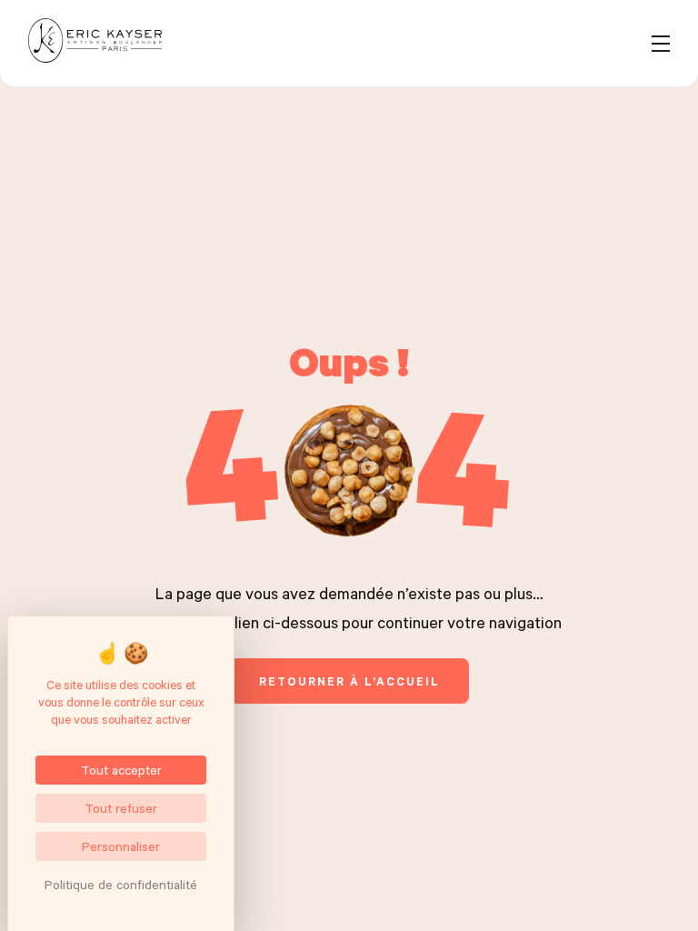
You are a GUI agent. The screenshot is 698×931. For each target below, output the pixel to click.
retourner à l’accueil (349, 681)
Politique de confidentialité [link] (121, 884)
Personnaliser (121, 846)
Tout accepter (121, 769)
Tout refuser (121, 808)
